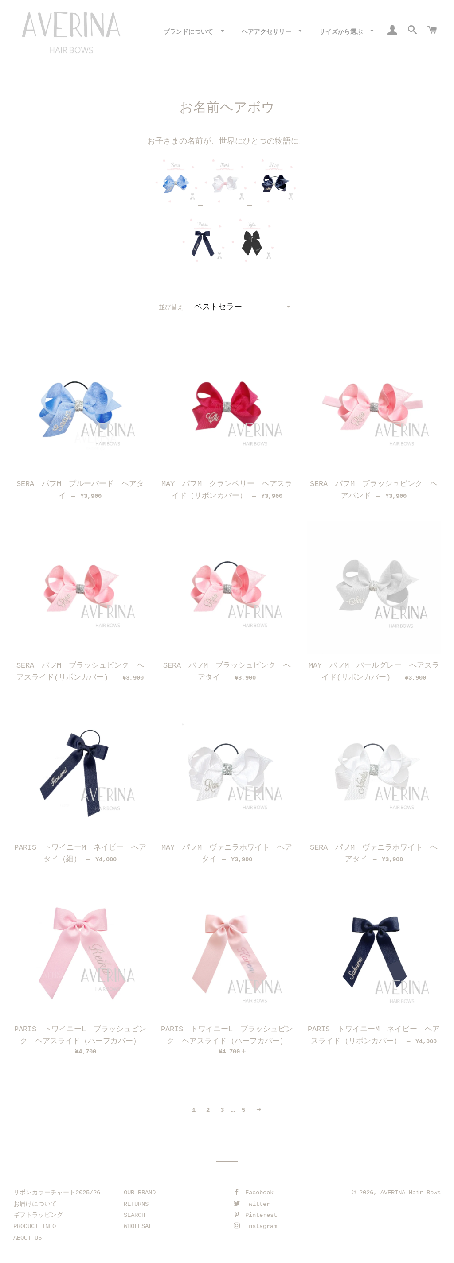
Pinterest (259, 1215)
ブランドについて (190, 31)
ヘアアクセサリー (268, 31)
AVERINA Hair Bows (410, 1192)
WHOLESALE (140, 1226)
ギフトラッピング (38, 1215)
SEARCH (134, 1215)
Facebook (258, 1192)
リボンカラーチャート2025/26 (56, 1192)
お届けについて (35, 1204)
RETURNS (136, 1204)
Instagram (259, 1226)
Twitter (256, 1204)
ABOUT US (27, 1237)
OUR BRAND (140, 1192)
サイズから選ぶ (342, 31)
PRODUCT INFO (34, 1226)
